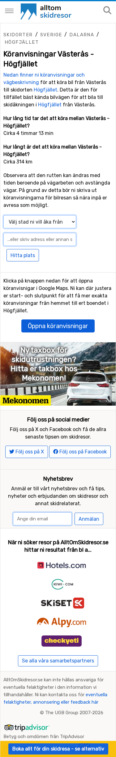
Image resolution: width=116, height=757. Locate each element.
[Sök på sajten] (107, 11)
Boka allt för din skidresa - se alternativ (58, 749)
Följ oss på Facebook (82, 452)
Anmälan (89, 519)
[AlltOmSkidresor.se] (47, 11)
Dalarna (81, 35)
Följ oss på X (29, 452)
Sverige (51, 35)
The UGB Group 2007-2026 (74, 712)
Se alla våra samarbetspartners (58, 661)
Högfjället (22, 42)
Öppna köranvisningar (58, 326)
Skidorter (18, 35)
